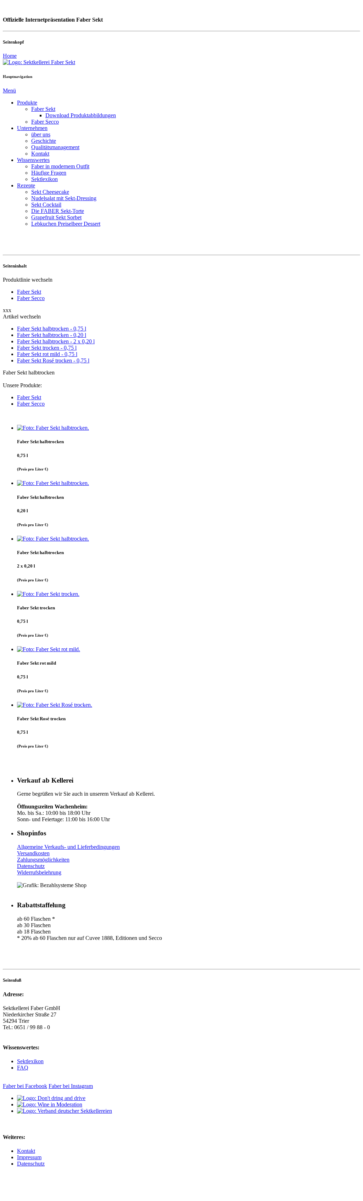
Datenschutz (31, 866)
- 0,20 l (51, 335)
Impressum (29, 1157)
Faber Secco (45, 122)
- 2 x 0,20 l (56, 341)
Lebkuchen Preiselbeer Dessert (65, 224)
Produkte (27, 103)
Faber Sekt (43, 109)
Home (10, 56)
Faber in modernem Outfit (60, 166)
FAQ (22, 1068)
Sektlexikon (44, 179)
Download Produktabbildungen (80, 115)
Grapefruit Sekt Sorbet (56, 217)
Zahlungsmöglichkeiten (43, 860)
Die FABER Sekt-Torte (57, 211)
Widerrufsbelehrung (39, 872)
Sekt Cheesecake (50, 192)
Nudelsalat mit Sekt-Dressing (63, 198)
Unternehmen (32, 128)
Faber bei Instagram (71, 1086)
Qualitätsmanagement (55, 147)
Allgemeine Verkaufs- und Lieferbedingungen (68, 847)
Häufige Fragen (48, 173)
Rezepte (26, 185)
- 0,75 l (51, 329)
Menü (9, 91)
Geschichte (43, 141)
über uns (40, 134)
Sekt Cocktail (46, 205)
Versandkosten (33, 853)
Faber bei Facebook (25, 1086)
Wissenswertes (33, 160)
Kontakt (40, 154)
